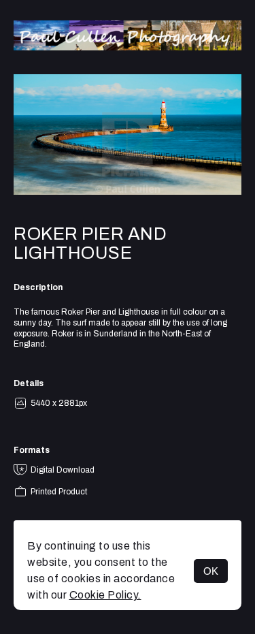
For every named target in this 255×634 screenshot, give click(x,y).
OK (210, 571)
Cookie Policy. (105, 595)
